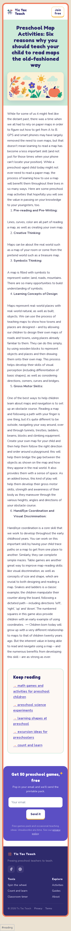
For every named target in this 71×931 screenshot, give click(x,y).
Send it (36, 814)
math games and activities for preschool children (31, 691)
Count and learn (17, 891)
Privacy (38, 908)
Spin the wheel (17, 885)
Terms (48, 908)
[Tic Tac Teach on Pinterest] (20, 869)
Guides (56, 891)
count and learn (27, 745)
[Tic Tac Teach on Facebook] (11, 869)
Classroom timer (18, 897)
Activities (57, 885)
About (56, 897)
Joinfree (58, 11)
